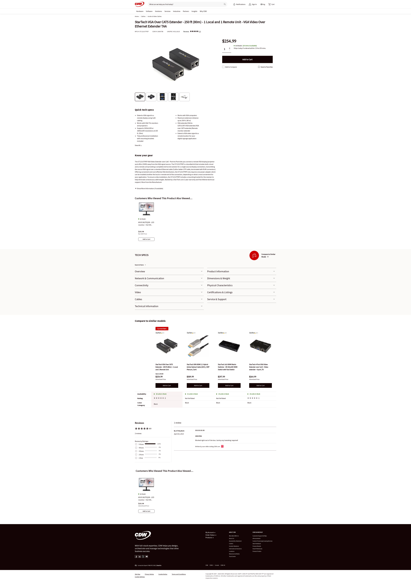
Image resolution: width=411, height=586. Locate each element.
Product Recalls (257, 546)
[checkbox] (223, 67)
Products (209, 537)
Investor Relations (234, 546)
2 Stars (141, 454)
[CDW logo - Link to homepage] (139, 4)
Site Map (137, 574)
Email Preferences (257, 548)
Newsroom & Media (234, 554)
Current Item (161, 329)
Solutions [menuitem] (158, 11)
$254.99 (229, 41)
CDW (207, 565)
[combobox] (184, 4)
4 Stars (141, 448)
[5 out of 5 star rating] (159, 398)
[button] (271, 4)
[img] (194, 31)
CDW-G (211, 565)
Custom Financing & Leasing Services (262, 541)
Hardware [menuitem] (139, 11)
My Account (210, 532)
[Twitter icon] (143, 556)
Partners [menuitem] (186, 11)
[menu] (239, 4)
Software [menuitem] (149, 11)
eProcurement (256, 538)
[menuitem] (234, 4)
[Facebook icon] (136, 556)
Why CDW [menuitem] (203, 11)
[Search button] (224, 4)
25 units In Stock (161, 394)
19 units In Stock (223, 394)
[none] (140, 11)
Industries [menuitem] (176, 11)
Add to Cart (167, 385)
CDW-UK (223, 565)
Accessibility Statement (235, 541)
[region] (205, 223)
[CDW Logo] (139, 4)
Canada (217, 565)
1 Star (141, 458)
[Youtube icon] (146, 556)
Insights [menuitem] (194, 11)
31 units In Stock (192, 394)
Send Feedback (257, 543)
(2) (200, 31)
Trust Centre (232, 556)
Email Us (159, 565)
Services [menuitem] (168, 11)
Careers (231, 543)
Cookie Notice (162, 574)
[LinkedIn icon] (139, 556)
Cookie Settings (140, 577)
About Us (231, 538)
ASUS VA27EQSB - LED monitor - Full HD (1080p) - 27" (146, 498)
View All (138, 145)
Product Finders (257, 551)
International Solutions (235, 548)
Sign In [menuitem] (254, 4)
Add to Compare (231, 67)
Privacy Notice (149, 574)
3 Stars (141, 451)
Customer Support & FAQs (260, 536)
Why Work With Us (234, 536)
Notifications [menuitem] (240, 4)
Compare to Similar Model (268, 255)
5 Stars (141, 444)
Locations (231, 551)
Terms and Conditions (179, 574)
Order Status (210, 535)
